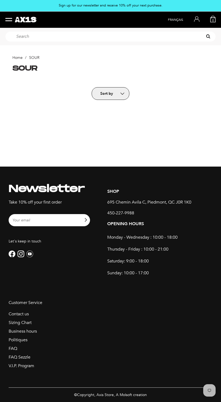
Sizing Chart (20, 323)
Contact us (19, 314)
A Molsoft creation (131, 394)
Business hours (23, 331)
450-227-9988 (120, 213)
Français (175, 20)
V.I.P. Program (21, 366)
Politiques (18, 340)
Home (17, 57)
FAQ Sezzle (19, 357)
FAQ (13, 349)
